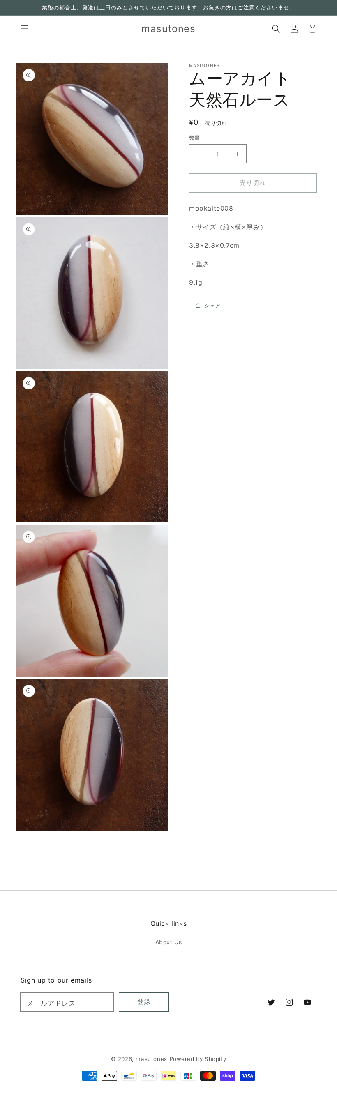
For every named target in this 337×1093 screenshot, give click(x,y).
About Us (168, 942)
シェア (213, 305)
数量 (194, 137)
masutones (151, 1059)
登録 (143, 1002)
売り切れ (253, 182)
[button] (25, 29)
